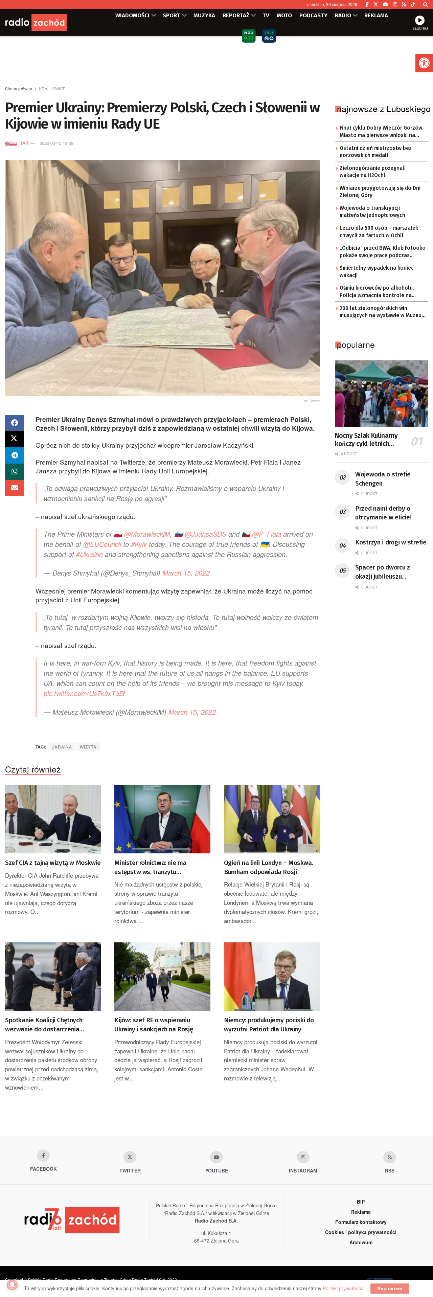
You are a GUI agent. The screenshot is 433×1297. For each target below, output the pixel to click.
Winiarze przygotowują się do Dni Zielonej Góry (380, 192)
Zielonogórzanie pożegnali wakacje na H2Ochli (373, 172)
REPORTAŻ (236, 15)
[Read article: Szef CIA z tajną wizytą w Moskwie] (53, 819)
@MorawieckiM (147, 534)
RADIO (343, 15)
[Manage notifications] (12, 1284)
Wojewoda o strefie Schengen (383, 478)
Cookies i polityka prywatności (360, 1232)
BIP (361, 1201)
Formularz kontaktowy (361, 1221)
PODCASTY (313, 15)
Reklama (361, 1211)
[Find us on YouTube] (385, 4)
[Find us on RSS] (404, 4)
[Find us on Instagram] (395, 4)
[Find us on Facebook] (367, 4)
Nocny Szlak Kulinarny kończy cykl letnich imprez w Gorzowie (366, 440)
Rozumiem (390, 1288)
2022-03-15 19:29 (56, 143)
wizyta (88, 747)
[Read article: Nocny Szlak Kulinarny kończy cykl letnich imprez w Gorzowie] (381, 393)
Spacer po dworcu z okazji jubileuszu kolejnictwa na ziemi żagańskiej (384, 572)
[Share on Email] (14, 488)
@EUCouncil (102, 544)
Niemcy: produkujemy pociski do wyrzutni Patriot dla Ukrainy (269, 1024)
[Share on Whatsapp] (14, 472)
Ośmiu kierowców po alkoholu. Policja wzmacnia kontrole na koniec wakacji (377, 292)
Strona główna (18, 88)
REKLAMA (376, 15)
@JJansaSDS (205, 534)
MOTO (284, 15)
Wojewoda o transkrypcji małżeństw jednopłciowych (372, 212)
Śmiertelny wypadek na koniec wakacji (377, 271)
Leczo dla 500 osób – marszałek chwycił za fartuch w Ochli (379, 232)
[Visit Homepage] (45, 22)
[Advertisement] (216, 61)
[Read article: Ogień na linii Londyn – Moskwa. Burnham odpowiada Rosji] (272, 819)
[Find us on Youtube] (216, 1157)
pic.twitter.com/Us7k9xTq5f (84, 693)
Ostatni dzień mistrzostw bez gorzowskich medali (376, 152)
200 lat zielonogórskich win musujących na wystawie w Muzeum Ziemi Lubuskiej (383, 312)
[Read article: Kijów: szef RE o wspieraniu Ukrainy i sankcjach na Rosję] (162, 976)
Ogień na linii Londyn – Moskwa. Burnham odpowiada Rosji (268, 867)
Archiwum (360, 1242)
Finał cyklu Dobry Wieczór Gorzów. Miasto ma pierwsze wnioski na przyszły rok (382, 132)
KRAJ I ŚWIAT (52, 88)
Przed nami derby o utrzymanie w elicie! (383, 513)
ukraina (61, 747)
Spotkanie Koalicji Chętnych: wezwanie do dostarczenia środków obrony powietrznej (44, 1025)
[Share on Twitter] (14, 439)
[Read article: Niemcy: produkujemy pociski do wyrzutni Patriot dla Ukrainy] (272, 976)
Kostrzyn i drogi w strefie (391, 542)
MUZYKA (204, 15)
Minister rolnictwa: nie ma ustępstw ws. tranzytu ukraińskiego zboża (150, 867)
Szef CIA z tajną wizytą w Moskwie (53, 863)
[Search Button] (425, 4)
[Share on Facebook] (14, 423)
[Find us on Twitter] (375, 4)
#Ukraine (89, 554)
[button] (424, 63)
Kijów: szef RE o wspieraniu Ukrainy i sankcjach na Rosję (153, 1024)
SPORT (171, 15)
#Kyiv (139, 544)
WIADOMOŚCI (132, 15)
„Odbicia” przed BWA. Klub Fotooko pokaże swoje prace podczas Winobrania (383, 252)
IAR (24, 143)
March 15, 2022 (186, 573)
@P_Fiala (266, 534)
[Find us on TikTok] (413, 4)
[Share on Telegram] (14, 455)
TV (266, 15)
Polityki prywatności (343, 1288)
